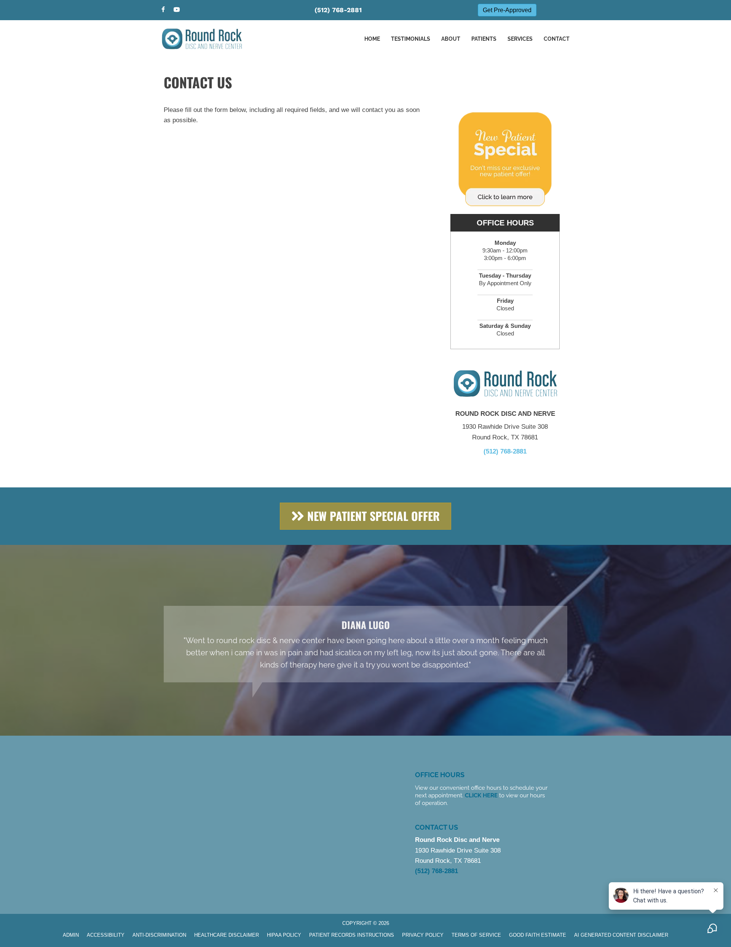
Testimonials (410, 39)
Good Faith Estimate (537, 935)
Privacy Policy (423, 935)
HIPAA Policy (284, 935)
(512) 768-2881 (338, 10)
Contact (557, 39)
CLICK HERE (481, 795)
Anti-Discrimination (159, 935)
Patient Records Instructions (351, 935)
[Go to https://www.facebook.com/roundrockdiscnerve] (163, 10)
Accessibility (105, 935)
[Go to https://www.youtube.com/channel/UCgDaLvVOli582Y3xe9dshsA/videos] (177, 10)
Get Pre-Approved (507, 10)
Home (372, 39)
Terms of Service (476, 935)
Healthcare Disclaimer (226, 935)
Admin (71, 935)
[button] (365, 516)
